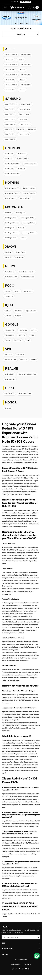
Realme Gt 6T (9, 374)
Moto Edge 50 (9, 228)
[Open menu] (5, 7)
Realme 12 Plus (10, 379)
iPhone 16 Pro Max (11, 65)
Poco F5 (17, 291)
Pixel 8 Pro (17, 340)
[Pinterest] (13, 969)
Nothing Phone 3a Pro (12, 188)
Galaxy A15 (8, 129)
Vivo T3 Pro (8, 354)
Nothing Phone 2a (29, 193)
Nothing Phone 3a (29, 188)
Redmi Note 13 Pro (11, 276)
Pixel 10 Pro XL (10, 330)
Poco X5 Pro (28, 291)
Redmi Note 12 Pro (27, 276)
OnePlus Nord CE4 (30, 164)
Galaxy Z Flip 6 (9, 119)
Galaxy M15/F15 (25, 124)
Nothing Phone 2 (10, 198)
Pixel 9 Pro (21, 335)
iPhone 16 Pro (26, 65)
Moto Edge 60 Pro (10, 218)
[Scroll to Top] (38, 964)
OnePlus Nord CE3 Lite (12, 174)
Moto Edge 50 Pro (10, 238)
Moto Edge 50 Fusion (12, 233)
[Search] (29, 7)
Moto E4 (23, 238)
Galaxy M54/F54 (10, 139)
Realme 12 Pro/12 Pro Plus (27, 374)
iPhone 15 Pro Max (11, 75)
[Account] (33, 7)
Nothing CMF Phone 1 (12, 193)
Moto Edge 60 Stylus (27, 218)
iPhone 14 (22, 90)
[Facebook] (16, 969)
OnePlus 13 (8, 158)
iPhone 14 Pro (26, 84)
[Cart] (37, 7)
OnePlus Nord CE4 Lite (12, 164)
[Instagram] (19, 969)
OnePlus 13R (22, 154)
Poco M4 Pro (9, 296)
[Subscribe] (38, 937)
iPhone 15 (22, 79)
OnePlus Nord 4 (22, 158)
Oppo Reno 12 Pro (25, 393)
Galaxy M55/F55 (10, 124)
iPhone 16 (22, 69)
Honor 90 (8, 408)
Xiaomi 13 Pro (20, 252)
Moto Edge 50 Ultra (29, 233)
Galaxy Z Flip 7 (9, 109)
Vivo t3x (33, 359)
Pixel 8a (7, 340)
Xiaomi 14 (8, 252)
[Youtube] (26, 969)
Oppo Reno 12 (9, 393)
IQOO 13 (7, 311)
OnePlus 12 (21, 169)
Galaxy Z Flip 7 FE (11, 104)
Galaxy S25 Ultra (24, 109)
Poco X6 (7, 291)
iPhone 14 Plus (9, 90)
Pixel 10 (33, 330)
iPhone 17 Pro (26, 54)
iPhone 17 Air (9, 59)
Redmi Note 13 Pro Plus (26, 272)
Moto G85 (21, 228)
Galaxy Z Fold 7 (26, 104)
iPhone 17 (21, 59)
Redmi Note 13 (9, 272)
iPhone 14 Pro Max (11, 84)
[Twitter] (22, 969)
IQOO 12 (18, 315)
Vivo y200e (20, 354)
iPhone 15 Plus (9, 79)
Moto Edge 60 (20, 212)
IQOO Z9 (8, 315)
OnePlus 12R (9, 169)
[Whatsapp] (29, 969)
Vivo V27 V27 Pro (10, 359)
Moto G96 (8, 212)
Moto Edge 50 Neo (29, 223)
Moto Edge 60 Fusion (12, 223)
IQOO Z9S (18, 311)
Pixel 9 (32, 335)
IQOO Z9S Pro (31, 311)
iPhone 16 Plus (9, 69)
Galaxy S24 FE (9, 114)
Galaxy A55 (20, 129)
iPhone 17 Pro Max (11, 54)
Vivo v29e (23, 359)
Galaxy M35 (23, 119)
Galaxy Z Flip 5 (9, 134)
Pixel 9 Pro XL (9, 335)
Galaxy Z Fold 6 (24, 114)
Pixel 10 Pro (23, 330)
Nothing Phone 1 (25, 198)
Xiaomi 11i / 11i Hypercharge (14, 257)
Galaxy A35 (32, 129)
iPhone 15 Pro (26, 75)
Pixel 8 (28, 340)
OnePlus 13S (9, 154)
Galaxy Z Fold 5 (24, 134)
